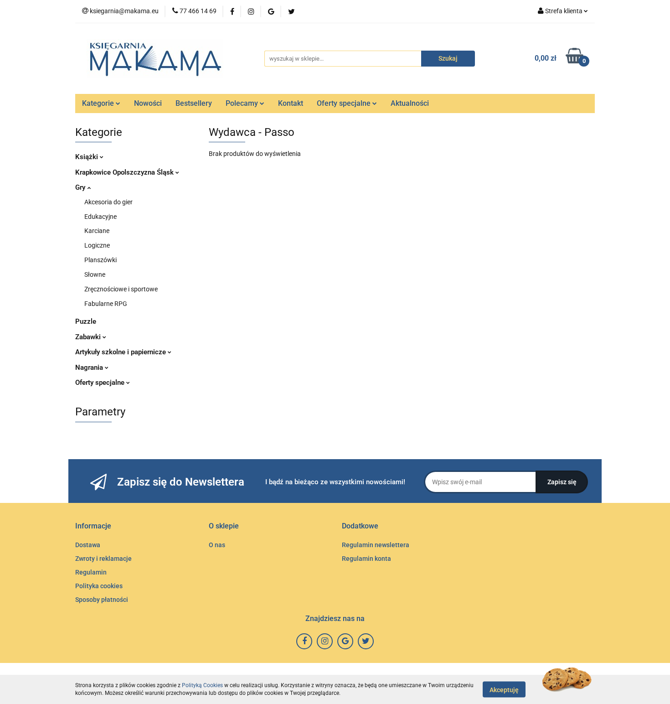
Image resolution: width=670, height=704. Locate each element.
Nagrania (90, 367)
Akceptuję (504, 689)
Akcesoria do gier (108, 202)
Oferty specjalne (344, 103)
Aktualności (410, 103)
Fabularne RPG (105, 303)
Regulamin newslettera (375, 545)
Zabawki (89, 337)
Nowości (148, 103)
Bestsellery (193, 103)
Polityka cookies (99, 586)
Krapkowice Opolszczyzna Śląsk (125, 172)
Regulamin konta (366, 558)
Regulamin (91, 572)
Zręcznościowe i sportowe (121, 289)
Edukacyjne (100, 216)
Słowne (94, 274)
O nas (217, 545)
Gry (81, 187)
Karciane (96, 230)
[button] (93, 526)
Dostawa (87, 545)
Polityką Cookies (202, 685)
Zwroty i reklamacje (103, 558)
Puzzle (85, 321)
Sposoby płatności (101, 599)
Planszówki (100, 260)
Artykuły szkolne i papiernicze (121, 352)
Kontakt (290, 103)
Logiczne (97, 245)
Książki (87, 157)
